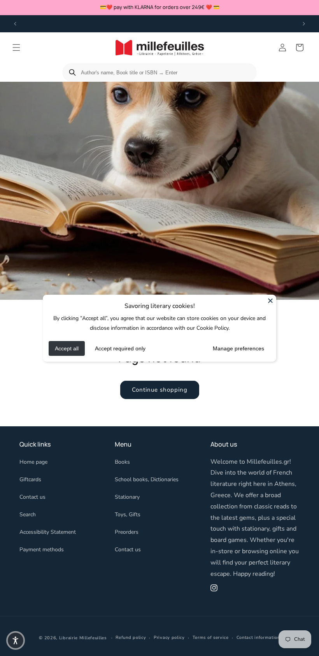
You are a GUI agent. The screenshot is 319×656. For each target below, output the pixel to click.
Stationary (127, 497)
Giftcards (30, 479)
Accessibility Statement (47, 532)
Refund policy (131, 637)
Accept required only (120, 348)
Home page (33, 462)
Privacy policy (169, 637)
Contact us (32, 497)
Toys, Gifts (127, 514)
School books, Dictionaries (147, 479)
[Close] (270, 300)
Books (122, 462)
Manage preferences (238, 348)
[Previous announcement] (15, 23)
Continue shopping (160, 390)
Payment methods (41, 549)
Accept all (67, 348)
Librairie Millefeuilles (83, 638)
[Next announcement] (303, 23)
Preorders (126, 532)
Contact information (258, 637)
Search (27, 514)
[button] (16, 47)
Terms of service (211, 637)
